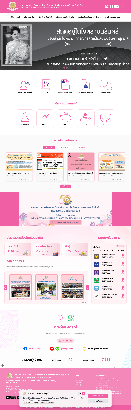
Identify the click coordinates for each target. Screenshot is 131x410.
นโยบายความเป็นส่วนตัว (65, 17)
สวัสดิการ (78, 382)
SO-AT (58, 407)
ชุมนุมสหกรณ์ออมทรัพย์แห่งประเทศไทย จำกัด (108, 381)
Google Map (67, 340)
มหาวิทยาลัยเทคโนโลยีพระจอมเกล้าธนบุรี (106, 379)
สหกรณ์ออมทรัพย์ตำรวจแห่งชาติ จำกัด (106, 387)
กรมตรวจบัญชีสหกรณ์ (102, 385)
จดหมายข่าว (79, 384)
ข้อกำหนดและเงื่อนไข (47, 403)
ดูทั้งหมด (65, 186)
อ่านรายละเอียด (23, 179)
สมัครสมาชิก (79, 381)
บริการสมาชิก (79, 379)
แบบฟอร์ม (79, 386)
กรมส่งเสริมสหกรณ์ (101, 383)
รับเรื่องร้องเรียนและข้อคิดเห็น (89, 17)
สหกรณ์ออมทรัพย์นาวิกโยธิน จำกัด (105, 389)
